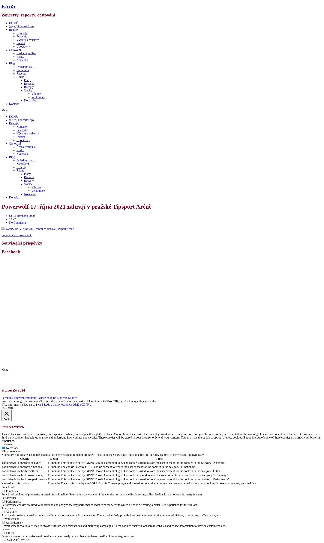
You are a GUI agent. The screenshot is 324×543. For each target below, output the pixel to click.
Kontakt (14, 103)
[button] (162, 110)
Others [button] (5, 529)
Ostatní (20, 43)
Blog (12, 63)
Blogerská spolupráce (25, 359)
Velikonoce (38, 97)
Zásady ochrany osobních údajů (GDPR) (37, 363)
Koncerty (22, 33)
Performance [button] (9, 497)
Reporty (14, 29)
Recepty (21, 73)
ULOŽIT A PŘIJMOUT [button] (16, 539)
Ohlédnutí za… (25, 66)
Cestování (15, 49)
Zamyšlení (22, 70)
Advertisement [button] (10, 518)
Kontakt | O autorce (24, 356)
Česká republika (26, 53)
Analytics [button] (7, 508)
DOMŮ (13, 23)
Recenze (29, 83)
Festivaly (21, 36)
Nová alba (30, 100)
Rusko (20, 56)
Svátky (28, 90)
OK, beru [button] (7, 407)
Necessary (12, 448)
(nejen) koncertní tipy (21, 26)
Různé (20, 76)
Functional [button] (8, 487)
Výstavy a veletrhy (27, 39)
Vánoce (36, 93)
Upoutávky (23, 46)
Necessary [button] (8, 444)
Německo (22, 60)
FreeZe (9, 6)
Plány (27, 80)
